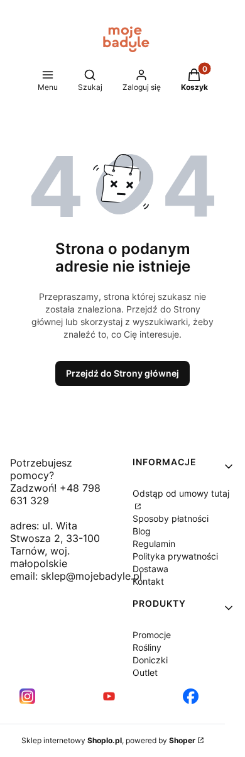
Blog (142, 531)
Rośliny (147, 647)
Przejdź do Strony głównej (122, 373)
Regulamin (154, 543)
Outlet (145, 672)
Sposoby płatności (171, 518)
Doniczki (150, 660)
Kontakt (148, 581)
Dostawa (150, 568)
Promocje (152, 634)
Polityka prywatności (175, 556)
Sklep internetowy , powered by (108, 740)
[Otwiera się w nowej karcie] (27, 696)
